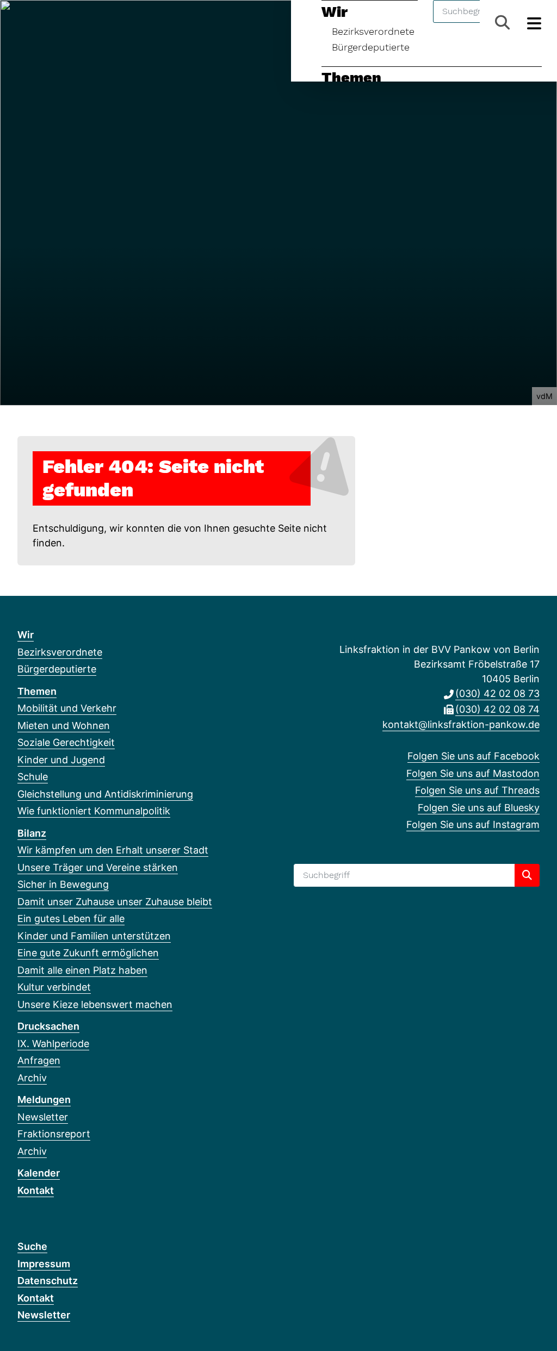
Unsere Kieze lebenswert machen (94, 1004)
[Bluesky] (77, 22)
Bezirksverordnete (59, 652)
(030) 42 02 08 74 (497, 709)
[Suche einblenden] (502, 22)
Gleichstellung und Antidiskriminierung (105, 794)
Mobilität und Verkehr (66, 708)
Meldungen (44, 1099)
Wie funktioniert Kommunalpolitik (93, 811)
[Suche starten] (527, 875)
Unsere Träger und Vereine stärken (97, 867)
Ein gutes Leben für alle (71, 918)
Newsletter (42, 1117)
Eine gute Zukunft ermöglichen (88, 952)
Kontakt (35, 1190)
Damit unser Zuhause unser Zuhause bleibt (114, 901)
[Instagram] (95, 22)
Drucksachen (48, 1026)
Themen (351, 77)
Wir (25, 634)
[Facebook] (23, 22)
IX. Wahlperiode (53, 1043)
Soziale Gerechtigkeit (66, 742)
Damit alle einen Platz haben (82, 970)
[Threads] (59, 22)
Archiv (32, 1078)
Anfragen (38, 1060)
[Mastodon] (41, 22)
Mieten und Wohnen (63, 725)
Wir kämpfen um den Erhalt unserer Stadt (112, 850)
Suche (32, 1246)
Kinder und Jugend (61, 759)
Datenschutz (47, 1280)
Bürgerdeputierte (371, 47)
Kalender (38, 1173)
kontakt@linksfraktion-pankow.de (461, 724)
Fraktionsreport (53, 1134)
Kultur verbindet (54, 987)
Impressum (43, 1263)
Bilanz (31, 833)
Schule (32, 776)
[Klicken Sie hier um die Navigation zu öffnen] (534, 22)
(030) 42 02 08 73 (497, 693)
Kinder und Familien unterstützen (94, 936)
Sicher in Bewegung (63, 884)
